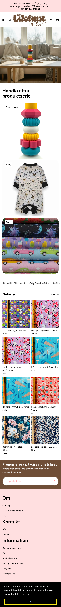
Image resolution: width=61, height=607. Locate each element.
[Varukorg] (57, 20)
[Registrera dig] (54, 481)
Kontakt (6, 534)
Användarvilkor (9, 558)
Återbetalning (9, 573)
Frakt (4, 553)
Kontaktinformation (11, 548)
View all (55, 294)
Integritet (6, 568)
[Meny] (3, 20)
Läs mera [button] (25, 594)
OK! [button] (30, 601)
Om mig (6, 505)
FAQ (4, 515)
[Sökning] (10, 20)
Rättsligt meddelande (12, 563)
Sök (4, 529)
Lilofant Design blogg (12, 510)
